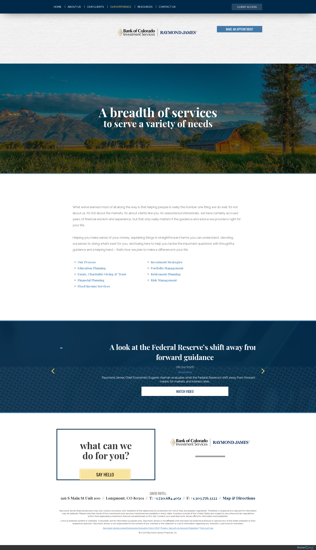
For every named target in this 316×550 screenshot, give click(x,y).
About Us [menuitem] (74, 6)
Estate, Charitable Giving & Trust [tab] (102, 274)
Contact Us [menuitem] (167, 6)
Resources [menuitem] (145, 6)
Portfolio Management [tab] (167, 268)
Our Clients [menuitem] (95, 6)
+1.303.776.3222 (204, 497)
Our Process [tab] (87, 262)
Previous (53, 371)
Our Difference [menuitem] (120, 6)
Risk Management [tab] (164, 280)
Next (263, 371)
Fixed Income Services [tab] (94, 286)
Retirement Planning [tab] (166, 274)
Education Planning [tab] (92, 268)
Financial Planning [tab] (91, 280)
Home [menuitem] (57, 6)
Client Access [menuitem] (247, 6)
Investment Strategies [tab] (166, 262)
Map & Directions (239, 497)
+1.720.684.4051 (167, 497)
